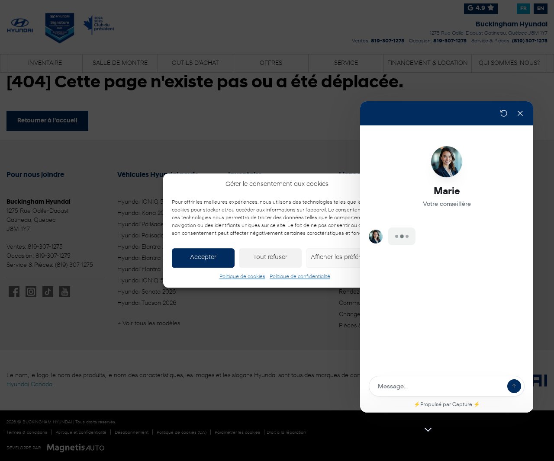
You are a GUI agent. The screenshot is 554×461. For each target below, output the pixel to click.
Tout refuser (270, 257)
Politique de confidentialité (300, 276)
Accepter (203, 257)
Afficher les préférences (344, 257)
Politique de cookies (242, 276)
